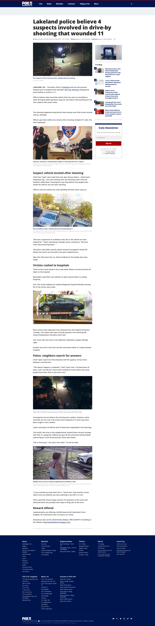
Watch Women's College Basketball (67, 596)
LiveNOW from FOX (103, 546)
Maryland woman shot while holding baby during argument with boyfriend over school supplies (113, 72)
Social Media (45, 596)
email (131, 618)
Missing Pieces (26, 600)
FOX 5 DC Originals (29, 576)
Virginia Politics (83, 548)
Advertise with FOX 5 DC (48, 581)
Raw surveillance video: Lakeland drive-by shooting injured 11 (53, 229)
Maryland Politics (84, 546)
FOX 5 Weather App (47, 552)
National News (26, 554)
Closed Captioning (46, 609)
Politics (82, 541)
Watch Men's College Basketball (66, 592)
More (96, 4)
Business (24, 560)
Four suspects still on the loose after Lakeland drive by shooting (54, 78)
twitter (120, 618)
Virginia (24, 546)
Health (24, 565)
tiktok (127, 618)
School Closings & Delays (48, 550)
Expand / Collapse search (132, 4)
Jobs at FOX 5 (45, 606)
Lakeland (65, 87)
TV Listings (101, 544)
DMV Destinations (122, 546)
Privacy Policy (110, 152)
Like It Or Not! (26, 583)
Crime (24, 556)
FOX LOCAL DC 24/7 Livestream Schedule (104, 555)
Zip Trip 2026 (120, 554)
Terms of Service (109, 153)
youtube (113, 618)
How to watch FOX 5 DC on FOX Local (105, 551)
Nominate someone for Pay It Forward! (124, 551)
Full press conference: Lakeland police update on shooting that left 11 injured (58, 161)
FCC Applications (46, 602)
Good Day (121, 541)
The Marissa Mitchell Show (30, 579)
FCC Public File (45, 600)
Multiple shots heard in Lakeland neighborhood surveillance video (54, 481)
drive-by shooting (72, 90)
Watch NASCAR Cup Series (67, 587)
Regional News (66, 541)
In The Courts (26, 590)
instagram (124, 618)
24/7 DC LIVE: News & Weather (28, 551)
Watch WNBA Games (66, 599)
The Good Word (27, 594)
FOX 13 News (65, 39)
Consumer (25, 563)
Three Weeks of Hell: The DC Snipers (29, 597)
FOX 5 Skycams (45, 546)
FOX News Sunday (27, 569)
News (24, 541)
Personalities (45, 589)
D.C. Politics (82, 544)
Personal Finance (27, 567)
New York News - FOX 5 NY (67, 544)
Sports (24, 558)
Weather (44, 541)
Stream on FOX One (68, 576)
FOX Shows (101, 548)
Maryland (25, 548)
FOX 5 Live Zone (27, 592)
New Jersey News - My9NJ (67, 551)
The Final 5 (25, 585)
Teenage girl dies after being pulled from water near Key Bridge (113, 104)
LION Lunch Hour (122, 544)
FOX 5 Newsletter (46, 591)
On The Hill (25, 588)
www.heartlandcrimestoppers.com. (57, 522)
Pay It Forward (121, 548)
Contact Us (44, 587)
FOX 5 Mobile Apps (46, 594)
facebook (117, 618)
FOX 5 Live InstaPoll (47, 579)
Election (81, 550)
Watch (100, 541)
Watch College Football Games (66, 582)
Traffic (43, 548)
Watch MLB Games (65, 585)
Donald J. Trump (83, 555)
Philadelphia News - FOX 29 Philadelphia (68, 548)
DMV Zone (25, 581)
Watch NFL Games (65, 579)
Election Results (83, 552)
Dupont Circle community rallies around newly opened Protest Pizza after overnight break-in (112, 94)
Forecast (43, 544)
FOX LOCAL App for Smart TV (49, 584)
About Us (45, 576)
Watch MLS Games (65, 601)
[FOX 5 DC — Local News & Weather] (28, 4)
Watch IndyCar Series (66, 589)
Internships (44, 604)
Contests (43, 598)
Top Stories (25, 571)
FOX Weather (45, 555)
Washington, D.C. (27, 544)
